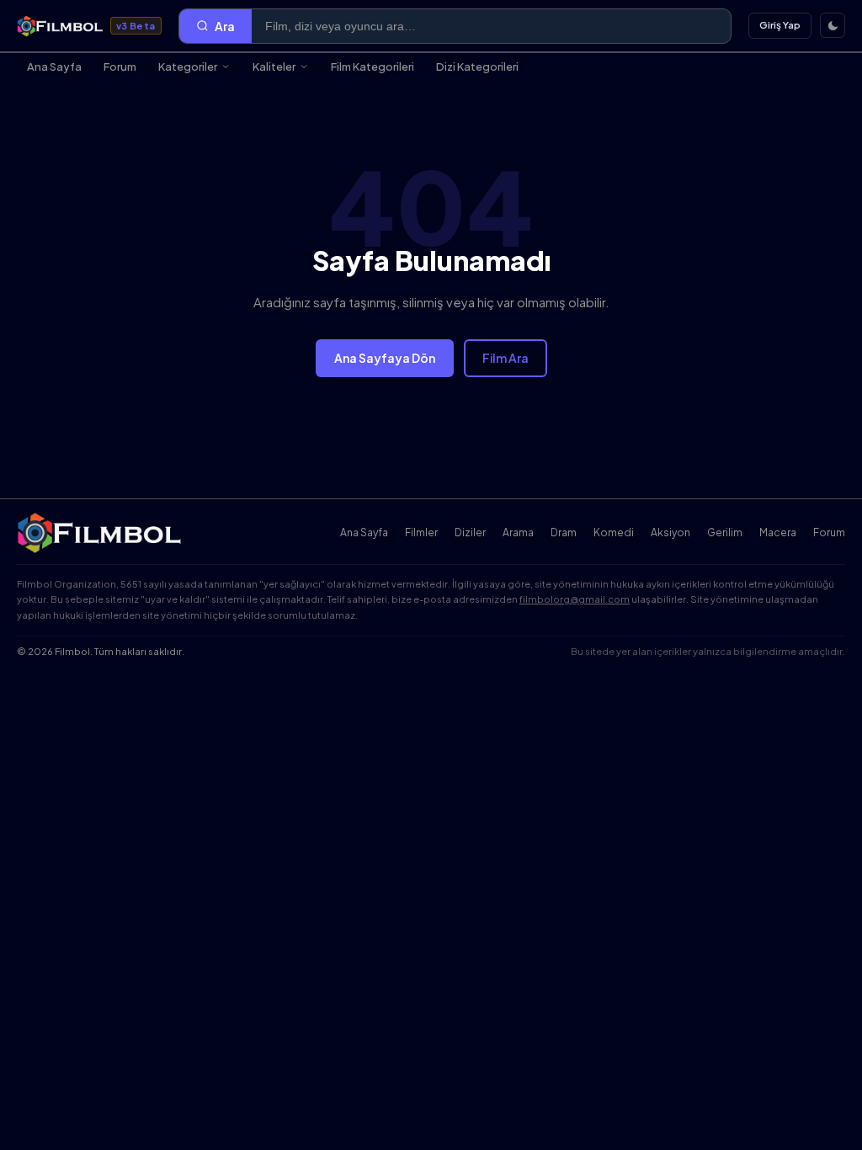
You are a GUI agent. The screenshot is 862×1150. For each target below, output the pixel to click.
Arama (518, 532)
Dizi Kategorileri (477, 66)
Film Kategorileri (372, 66)
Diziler (470, 532)
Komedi (613, 532)
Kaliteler (274, 66)
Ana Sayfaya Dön (384, 357)
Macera (777, 532)
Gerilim (724, 532)
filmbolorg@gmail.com (574, 599)
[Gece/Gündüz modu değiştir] (832, 25)
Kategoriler (187, 66)
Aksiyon (670, 532)
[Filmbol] (100, 533)
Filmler (421, 532)
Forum (120, 66)
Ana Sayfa (54, 66)
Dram (564, 532)
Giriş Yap (780, 25)
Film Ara (505, 357)
